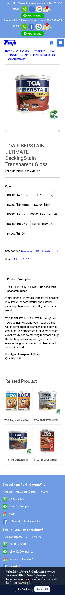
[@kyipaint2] (32, 33)
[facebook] (32, 8)
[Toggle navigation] (60, 43)
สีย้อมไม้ (46, 251)
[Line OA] (32, 15)
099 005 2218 (17, 544)
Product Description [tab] (19, 279)
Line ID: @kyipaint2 (21, 551)
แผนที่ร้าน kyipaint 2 (21, 559)
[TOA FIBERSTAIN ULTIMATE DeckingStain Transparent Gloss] (32, 94)
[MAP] (47, 26)
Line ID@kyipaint (19, 506)
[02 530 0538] (24, 8)
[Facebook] (31, 26)
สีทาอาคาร (26, 251)
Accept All (42, 589)
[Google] (39, 8)
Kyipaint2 (15, 566)
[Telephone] (24, 26)
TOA (37, 251)
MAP (12, 514)
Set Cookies (24, 589)
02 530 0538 (16, 498)
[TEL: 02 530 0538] (5, 498)
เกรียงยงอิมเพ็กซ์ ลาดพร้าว (25, 521)
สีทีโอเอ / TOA (21, 259)
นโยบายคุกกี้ (24, 582)
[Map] (47, 8)
